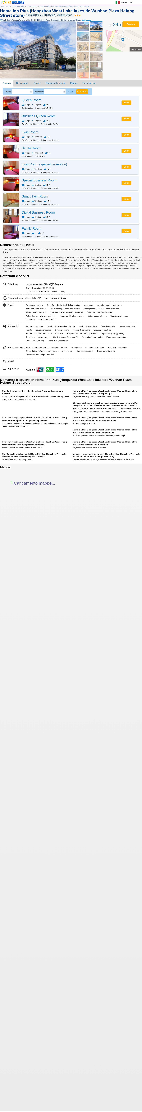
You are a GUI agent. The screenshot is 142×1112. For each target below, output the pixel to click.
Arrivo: (8, 92)
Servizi (37, 83)
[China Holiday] (12, 4)
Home (2, 6)
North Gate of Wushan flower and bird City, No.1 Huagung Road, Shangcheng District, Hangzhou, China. (47, 20)
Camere (7, 83)
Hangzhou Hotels (18, 6)
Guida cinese (89, 83)
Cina (8, 6)
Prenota (131, 24)
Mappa (73, 83)
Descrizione (22, 83)
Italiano (124, 2)
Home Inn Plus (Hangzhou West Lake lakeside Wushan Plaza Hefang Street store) (58, 6)
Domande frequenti (55, 83)
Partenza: (39, 92)
